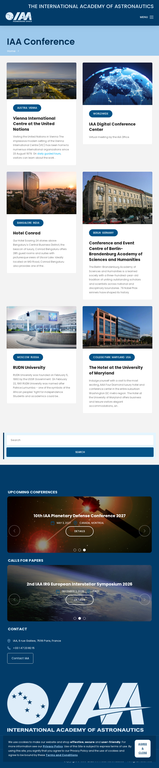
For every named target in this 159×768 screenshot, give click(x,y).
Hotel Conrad (27, 233)
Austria (22, 108)
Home (11, 51)
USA (128, 357)
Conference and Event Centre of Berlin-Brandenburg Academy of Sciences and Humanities (115, 251)
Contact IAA (20, 658)
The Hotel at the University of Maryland (116, 370)
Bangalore (24, 223)
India (36, 223)
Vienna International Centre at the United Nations (34, 124)
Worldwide (100, 113)
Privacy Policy (53, 746)
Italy (96, 591)
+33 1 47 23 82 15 (24, 648)
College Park (102, 357)
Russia (35, 357)
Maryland (118, 357)
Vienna (33, 108)
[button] (74, 550)
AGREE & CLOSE (142, 748)
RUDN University (29, 367)
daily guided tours (49, 153)
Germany (108, 232)
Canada (85, 523)
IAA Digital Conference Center (112, 127)
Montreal (97, 523)
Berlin (97, 232)
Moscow (23, 357)
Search (80, 452)
